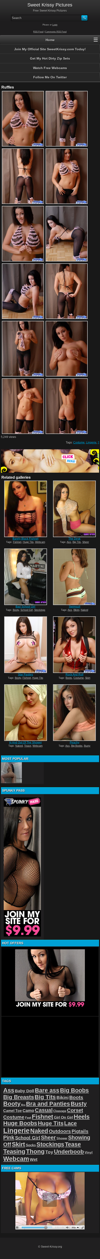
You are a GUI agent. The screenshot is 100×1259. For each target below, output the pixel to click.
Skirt (87, 677)
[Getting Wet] (11, 772)
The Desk (74, 538)
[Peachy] (74, 712)
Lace (70, 1123)
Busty (87, 745)
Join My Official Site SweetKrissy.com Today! (50, 49)
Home (50, 40)
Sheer (85, 542)
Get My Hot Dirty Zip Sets (50, 58)
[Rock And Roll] (74, 644)
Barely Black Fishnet (25, 538)
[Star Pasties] (25, 644)
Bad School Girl (25, 606)
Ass (69, 542)
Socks (31, 1145)
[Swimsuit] (74, 576)
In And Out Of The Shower (25, 742)
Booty (16, 610)
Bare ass (47, 1090)
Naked (84, 610)
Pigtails (80, 1131)
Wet (33, 1159)
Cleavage (59, 1111)
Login (54, 25)
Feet (28, 1117)
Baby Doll (24, 1091)
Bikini (76, 610)
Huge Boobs (20, 1123)
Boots (69, 677)
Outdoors (60, 1131)
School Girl (26, 610)
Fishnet (17, 542)
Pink (8, 1138)
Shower (62, 1138)
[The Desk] (74, 509)
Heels (82, 1116)
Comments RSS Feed (56, 32)
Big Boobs (77, 745)
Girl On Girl (63, 1117)
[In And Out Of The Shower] (25, 712)
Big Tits (77, 542)
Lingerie (91, 442)
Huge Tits (28, 542)
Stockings (39, 610)
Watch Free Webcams (50, 68)
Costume (79, 442)
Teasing (14, 1151)
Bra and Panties (48, 1104)
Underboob (69, 1151)
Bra (23, 1104)
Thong (35, 1151)
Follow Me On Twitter (50, 77)
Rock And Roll (74, 674)
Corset (75, 1110)
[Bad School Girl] (25, 576)
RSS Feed (38, 32)
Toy (49, 1152)
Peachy (74, 742)
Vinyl (89, 1152)
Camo (28, 1110)
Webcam (40, 542)
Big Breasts (18, 1097)
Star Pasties (25, 674)
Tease (27, 745)
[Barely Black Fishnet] (25, 509)
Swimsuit (74, 606)
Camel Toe (12, 1111)
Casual (44, 1110)
